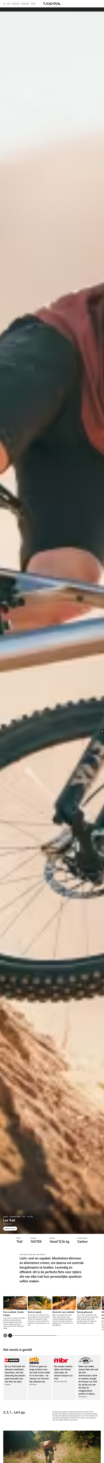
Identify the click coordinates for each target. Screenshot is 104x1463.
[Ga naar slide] (79, 1335)
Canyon (5, 1216)
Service (33, 4)
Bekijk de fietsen (10, 1228)
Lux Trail (30, 1216)
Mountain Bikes (15, 1216)
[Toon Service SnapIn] (102, 731)
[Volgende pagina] (10, 1335)
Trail (23, 1216)
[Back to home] (52, 3)
